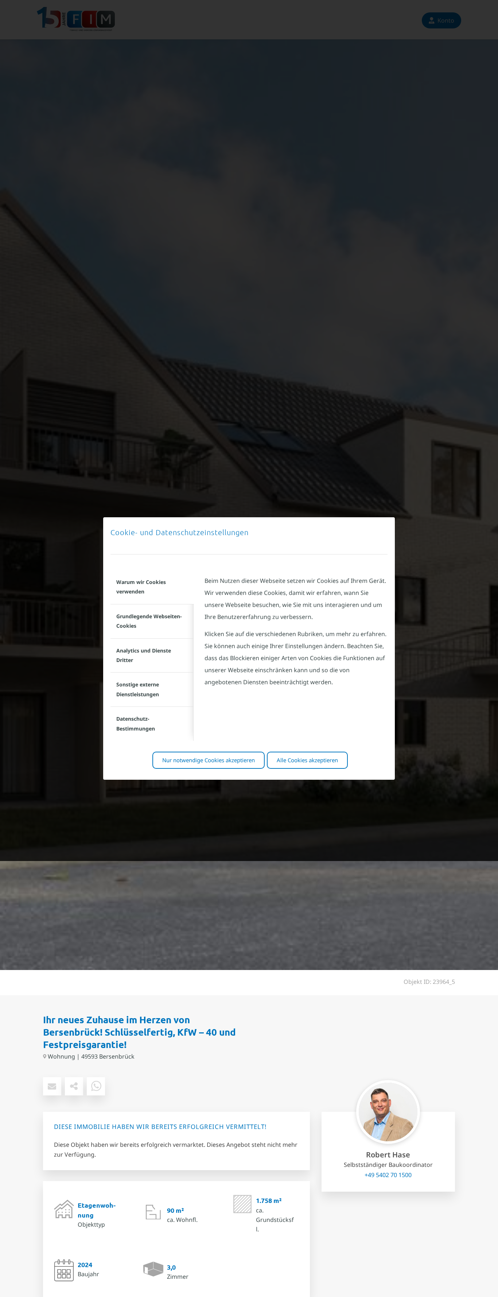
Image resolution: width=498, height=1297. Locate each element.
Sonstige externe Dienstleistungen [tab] (137, 689)
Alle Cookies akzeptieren (307, 760)
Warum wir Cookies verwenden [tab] (141, 587)
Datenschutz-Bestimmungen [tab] (135, 723)
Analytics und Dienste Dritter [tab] (143, 655)
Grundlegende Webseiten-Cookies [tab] (149, 621)
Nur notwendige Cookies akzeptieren (208, 760)
